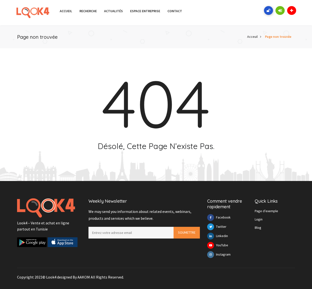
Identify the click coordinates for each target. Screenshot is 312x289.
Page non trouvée (278, 36)
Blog (258, 227)
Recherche (88, 11)
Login (259, 219)
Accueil (66, 11)
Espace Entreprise (145, 11)
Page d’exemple (266, 211)
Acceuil (252, 36)
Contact (174, 11)
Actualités (113, 11)
